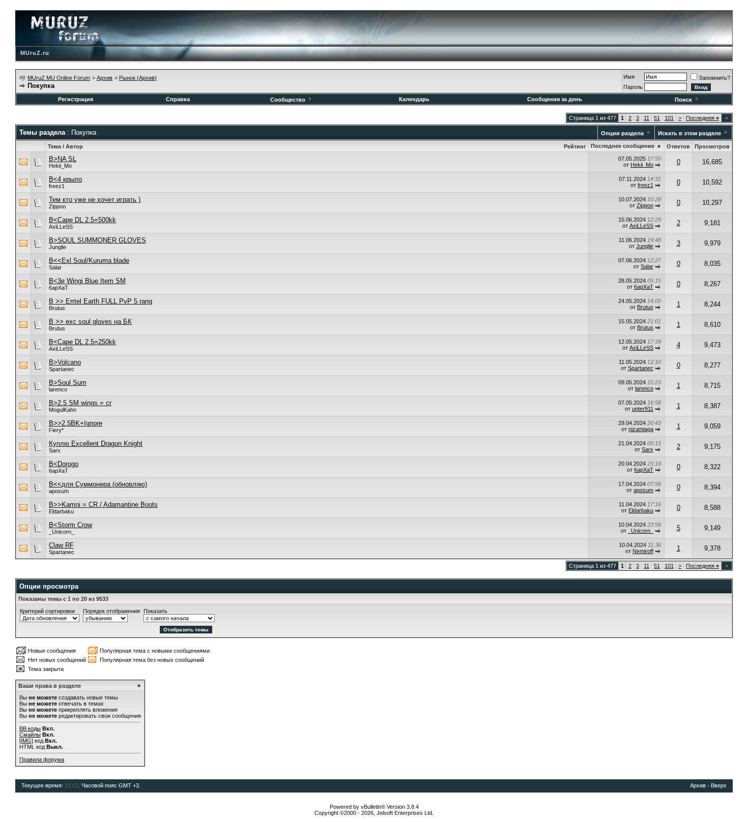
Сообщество (287, 100)
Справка (178, 99)
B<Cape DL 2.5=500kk (82, 220)
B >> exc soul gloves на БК (90, 321)
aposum (59, 491)
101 (669, 118)
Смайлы (30, 735)
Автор (74, 146)
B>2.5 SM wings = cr (80, 403)
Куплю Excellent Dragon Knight (95, 443)
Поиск (683, 100)
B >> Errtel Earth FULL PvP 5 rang (100, 301)
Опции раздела (622, 133)
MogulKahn (62, 410)
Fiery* (56, 430)
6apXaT (58, 288)
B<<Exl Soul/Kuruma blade (89, 260)
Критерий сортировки (47, 611)
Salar (55, 267)
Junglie (57, 247)
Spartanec (61, 369)
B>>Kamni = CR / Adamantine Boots (103, 504)
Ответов (678, 146)
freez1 (57, 186)
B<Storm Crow (70, 525)
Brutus (57, 308)
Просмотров (712, 146)
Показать (155, 611)
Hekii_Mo (60, 166)
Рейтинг (575, 146)
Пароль (633, 87)
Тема (54, 146)
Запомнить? (714, 78)
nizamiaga (640, 429)
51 (657, 118)
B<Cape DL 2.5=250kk (82, 342)
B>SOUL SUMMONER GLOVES (97, 240)
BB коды (30, 728)
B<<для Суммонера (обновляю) (98, 484)
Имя (629, 77)
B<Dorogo (63, 464)
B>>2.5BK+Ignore (75, 423)
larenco (58, 389)
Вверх (719, 785)
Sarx (55, 450)
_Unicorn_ (61, 532)
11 (646, 118)
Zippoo (57, 206)
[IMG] (26, 741)
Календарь (414, 99)
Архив (104, 78)
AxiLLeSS (61, 227)
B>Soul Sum (68, 382)
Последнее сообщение (622, 146)
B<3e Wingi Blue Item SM (87, 281)
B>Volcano (65, 362)
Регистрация (75, 99)
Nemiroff (642, 551)
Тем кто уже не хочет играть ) (94, 199)
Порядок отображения (111, 611)
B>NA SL (62, 159)
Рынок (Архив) (138, 78)
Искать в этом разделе (689, 133)
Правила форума (41, 759)
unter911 (642, 409)
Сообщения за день (554, 99)
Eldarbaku (61, 511)
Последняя (702, 118)
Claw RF (61, 545)
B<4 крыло (65, 179)
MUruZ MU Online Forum (58, 78)
